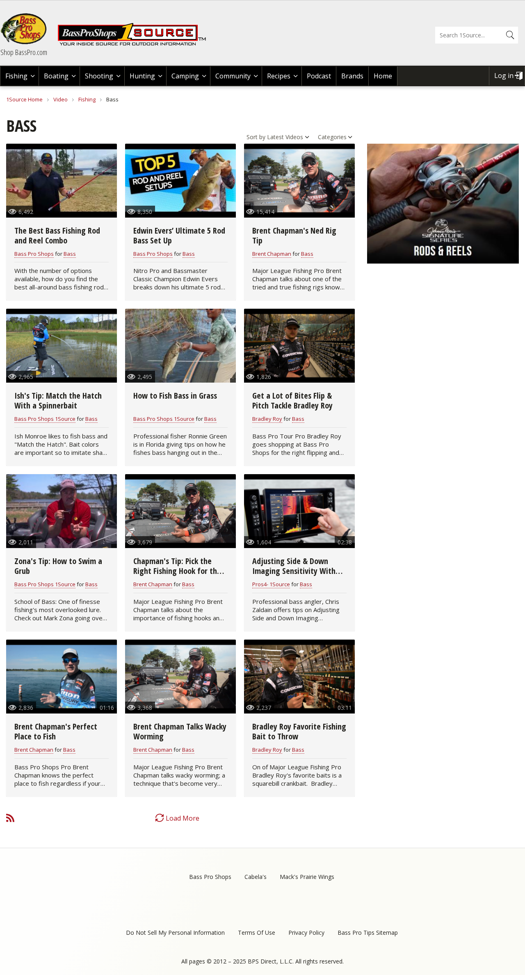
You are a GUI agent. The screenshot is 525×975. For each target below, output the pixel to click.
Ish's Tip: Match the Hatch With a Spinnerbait (58, 400)
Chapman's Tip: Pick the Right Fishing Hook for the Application (177, 570)
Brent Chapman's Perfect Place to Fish (55, 731)
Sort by (256, 137)
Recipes (278, 75)
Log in (504, 75)
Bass (70, 253)
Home (383, 75)
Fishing (16, 75)
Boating (56, 75)
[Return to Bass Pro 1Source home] (135, 43)
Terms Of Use (256, 932)
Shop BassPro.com (23, 52)
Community (233, 75)
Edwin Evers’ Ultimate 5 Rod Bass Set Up (179, 235)
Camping (185, 75)
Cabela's (255, 877)
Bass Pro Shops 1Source (44, 418)
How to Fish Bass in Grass (175, 395)
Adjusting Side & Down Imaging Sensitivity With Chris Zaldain (294, 570)
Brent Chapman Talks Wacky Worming (179, 731)
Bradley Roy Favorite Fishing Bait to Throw (299, 731)
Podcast (319, 75)
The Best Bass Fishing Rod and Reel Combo (57, 235)
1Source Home (24, 99)
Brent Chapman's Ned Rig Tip (294, 235)
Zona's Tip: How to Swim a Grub (58, 565)
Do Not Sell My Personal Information (175, 932)
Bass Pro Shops (34, 253)
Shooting (99, 75)
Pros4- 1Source (271, 584)
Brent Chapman (271, 253)
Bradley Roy (267, 418)
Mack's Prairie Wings (307, 877)
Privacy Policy (306, 932)
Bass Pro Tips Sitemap (368, 932)
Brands (352, 75)
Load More (182, 818)
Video (60, 99)
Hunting (142, 75)
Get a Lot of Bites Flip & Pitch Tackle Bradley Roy (292, 400)
